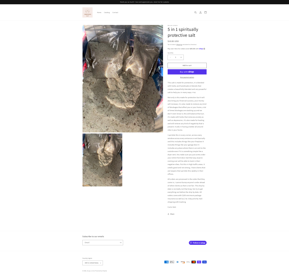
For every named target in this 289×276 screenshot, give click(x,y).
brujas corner (91, 271)
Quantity (170, 53)
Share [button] (172, 214)
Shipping (179, 44)
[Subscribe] (120, 242)
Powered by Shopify (101, 271)
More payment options (187, 77)
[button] (195, 12)
